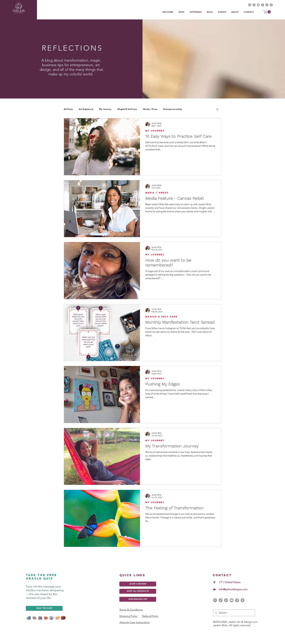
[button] (196, 12)
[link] (267, 12)
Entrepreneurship (172, 109)
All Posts (68, 109)
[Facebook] (237, 600)
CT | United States (229, 582)
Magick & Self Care (127, 109)
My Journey (105, 109)
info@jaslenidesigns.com (233, 589)
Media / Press (150, 109)
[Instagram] (215, 600)
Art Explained (86, 109)
